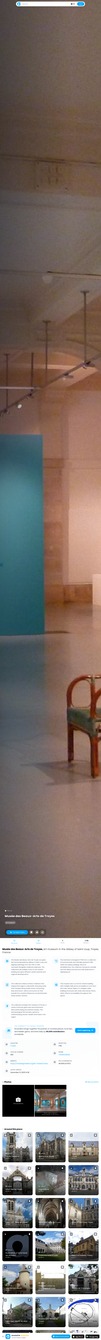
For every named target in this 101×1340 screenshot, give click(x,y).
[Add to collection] (31, 932)
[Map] (37, 932)
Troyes (13, 1046)
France (9, 911)
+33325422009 (64, 1055)
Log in (81, 4)
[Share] (42, 932)
